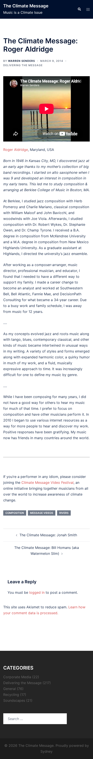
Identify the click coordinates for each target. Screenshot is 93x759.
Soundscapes (14, 700)
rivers (64, 512)
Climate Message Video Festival (47, 482)
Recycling (11, 694)
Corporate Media (17, 677)
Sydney (46, 751)
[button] (79, 9)
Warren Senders (21, 60)
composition (14, 512)
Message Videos (41, 512)
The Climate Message (25, 5)
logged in (37, 592)
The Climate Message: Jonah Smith (48, 535)
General (9, 688)
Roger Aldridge (15, 149)
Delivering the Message (23, 65)
